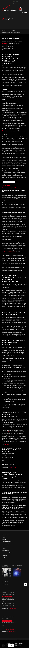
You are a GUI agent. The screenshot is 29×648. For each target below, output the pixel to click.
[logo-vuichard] (12, 8)
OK (11, 645)
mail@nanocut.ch (10, 629)
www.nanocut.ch (12, 631)
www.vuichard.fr (12, 467)
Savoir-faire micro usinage (7, 541)
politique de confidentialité (9, 251)
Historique (4, 539)
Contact (3, 557)
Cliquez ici (4, 130)
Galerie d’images (5, 546)
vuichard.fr (6, 431)
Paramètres (17, 645)
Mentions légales (5, 550)
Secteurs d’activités (6, 543)
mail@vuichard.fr (10, 466)
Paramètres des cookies (8, 181)
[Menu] (25, 12)
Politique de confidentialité (8, 30)
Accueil (3, 537)
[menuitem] (22, 12)
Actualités (4, 548)
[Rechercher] (22, 12)
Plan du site (4, 555)
